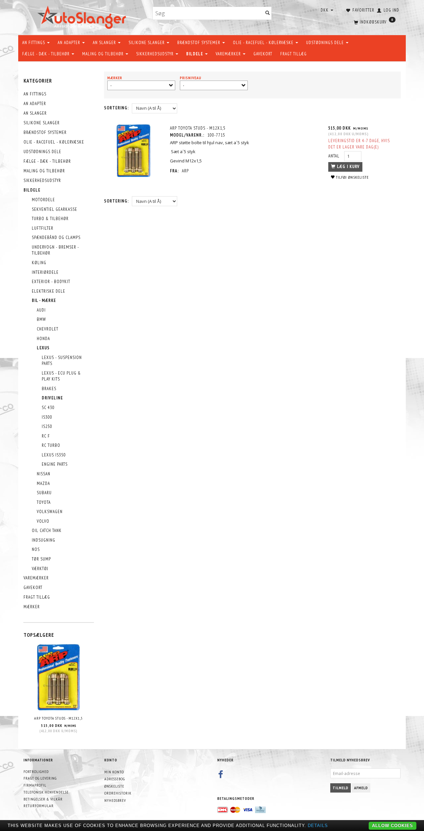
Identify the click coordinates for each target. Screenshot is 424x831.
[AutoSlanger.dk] (83, 16)
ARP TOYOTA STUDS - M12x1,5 (58, 718)
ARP (185, 171)
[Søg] (267, 13)
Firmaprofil (35, 785)
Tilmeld (340, 787)
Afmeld (361, 787)
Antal (334, 156)
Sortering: (116, 108)
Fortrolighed (36, 771)
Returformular (39, 805)
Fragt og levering (40, 778)
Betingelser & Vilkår (43, 799)
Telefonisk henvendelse (46, 792)
